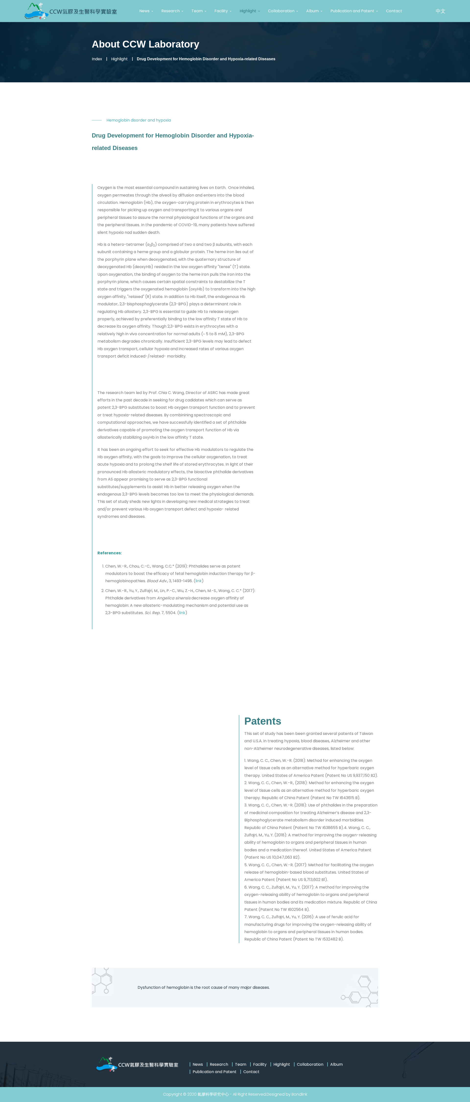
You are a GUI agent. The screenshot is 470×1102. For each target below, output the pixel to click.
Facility (221, 11)
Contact (394, 11)
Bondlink (299, 1094)
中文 (441, 11)
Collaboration (281, 11)
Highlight (248, 11)
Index (97, 59)
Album (312, 11)
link (198, 581)
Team (197, 11)
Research (170, 11)
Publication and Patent (352, 11)
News (144, 11)
